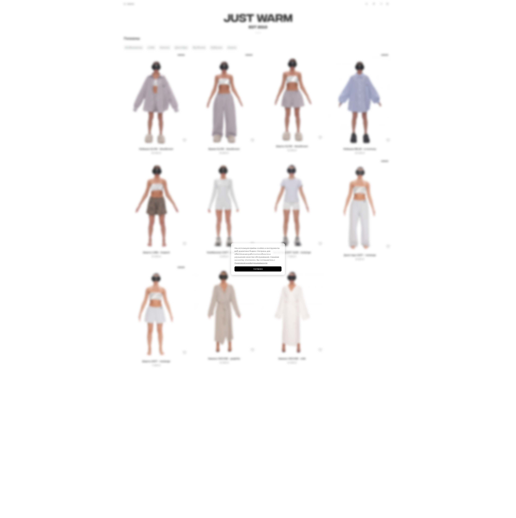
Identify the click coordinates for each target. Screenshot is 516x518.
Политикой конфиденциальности (250, 263)
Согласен (258, 269)
